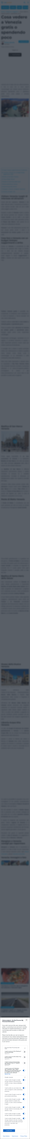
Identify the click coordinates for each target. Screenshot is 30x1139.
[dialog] (15, 1078)
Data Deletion (6, 1136)
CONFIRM (9, 1130)
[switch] (24, 1052)
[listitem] (15, 1048)
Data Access (15, 1136)
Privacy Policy (23, 1136)
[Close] (27, 1020)
